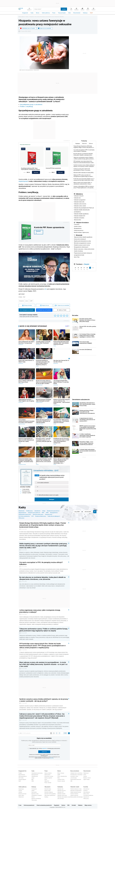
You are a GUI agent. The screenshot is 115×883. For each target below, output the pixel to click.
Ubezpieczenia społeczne (34, 512)
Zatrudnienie (37, 510)
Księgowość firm (22, 771)
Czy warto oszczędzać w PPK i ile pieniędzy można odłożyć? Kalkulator (84, 150)
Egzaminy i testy (35, 793)
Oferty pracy (21, 518)
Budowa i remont (87, 777)
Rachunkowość (22, 774)
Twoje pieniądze (62, 12)
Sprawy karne (47, 774)
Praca (46, 779)
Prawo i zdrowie (48, 782)
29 (90, 267)
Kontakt (74, 805)
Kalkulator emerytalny (79, 217)
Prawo (53, 12)
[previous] (51, 733)
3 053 (65, 733)
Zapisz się (44, 751)
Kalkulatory (79, 194)
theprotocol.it (86, 796)
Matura (33, 796)
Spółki (59, 774)
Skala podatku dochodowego (76, 796)
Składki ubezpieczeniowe (75, 792)
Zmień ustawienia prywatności (44, 805)
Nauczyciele (34, 792)
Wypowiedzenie (22, 512)
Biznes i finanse (61, 773)
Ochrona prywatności (29, 805)
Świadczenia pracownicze (53, 510)
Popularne (77, 143)
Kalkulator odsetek (61, 793)
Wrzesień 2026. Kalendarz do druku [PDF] (83, 172)
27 (84, 267)
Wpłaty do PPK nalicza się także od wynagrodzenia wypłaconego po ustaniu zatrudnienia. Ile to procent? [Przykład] (83, 175)
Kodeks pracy (29, 510)
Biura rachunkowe (74, 771)
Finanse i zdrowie (61, 781)
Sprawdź (38, 232)
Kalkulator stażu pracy (62, 795)
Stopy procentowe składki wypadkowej (83, 237)
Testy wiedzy (34, 800)
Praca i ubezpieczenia (62, 776)
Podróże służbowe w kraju (75, 788)
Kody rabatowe (86, 792)
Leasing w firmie (61, 779)
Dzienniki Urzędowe (49, 792)
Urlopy (43, 510)
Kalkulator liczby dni (78, 195)
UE (45, 289)
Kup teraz (36, 172)
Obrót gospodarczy (23, 776)
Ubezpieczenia (48, 514)
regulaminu (44, 748)
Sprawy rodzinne (48, 773)
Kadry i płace (21, 795)
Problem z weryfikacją (26, 106)
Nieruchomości (76, 12)
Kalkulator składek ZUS (79, 215)
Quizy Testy (76, 257)
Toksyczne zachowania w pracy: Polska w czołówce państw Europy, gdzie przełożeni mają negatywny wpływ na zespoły (84, 158)
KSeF (91, 12)
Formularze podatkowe (88, 795)
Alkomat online (77, 219)
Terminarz (79, 264)
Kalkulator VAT (61, 792)
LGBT (31, 300)
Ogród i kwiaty (86, 779)
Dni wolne (75, 315)
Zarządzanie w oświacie (37, 795)
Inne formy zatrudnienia (24, 516)
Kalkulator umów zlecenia (80, 203)
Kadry (32, 12)
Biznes (37, 12)
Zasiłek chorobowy (78, 251)
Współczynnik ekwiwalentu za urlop (82, 241)
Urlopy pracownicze (78, 230)
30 (93, 267)
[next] (69, 733)
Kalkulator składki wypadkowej (81, 213)
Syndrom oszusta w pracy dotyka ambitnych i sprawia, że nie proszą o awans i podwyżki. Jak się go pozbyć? (84, 165)
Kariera (63, 805)
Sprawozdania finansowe (75, 779)
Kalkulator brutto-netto (79, 201)
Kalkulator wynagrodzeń (79, 199)
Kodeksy (46, 796)
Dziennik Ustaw (48, 788)
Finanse (85, 776)
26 (81, 267)
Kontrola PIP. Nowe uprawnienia (49, 227)
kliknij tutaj (51, 757)
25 (78, 267)
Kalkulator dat (77, 197)
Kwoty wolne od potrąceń (80, 239)
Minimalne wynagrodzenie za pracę (82, 243)
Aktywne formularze (82, 222)
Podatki (20, 773)
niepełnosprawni (23, 181)
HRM (47, 512)
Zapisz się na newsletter (63, 305)
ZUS (32, 516)
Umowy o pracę (77, 226)
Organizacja (21, 788)
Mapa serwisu (88, 805)
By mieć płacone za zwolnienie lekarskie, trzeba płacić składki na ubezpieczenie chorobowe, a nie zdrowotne (83, 154)
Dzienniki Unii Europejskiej (50, 793)
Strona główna (22, 16)
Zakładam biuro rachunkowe (76, 773)
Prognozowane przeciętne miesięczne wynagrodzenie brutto (83, 254)
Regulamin (56, 805)
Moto (69, 12)
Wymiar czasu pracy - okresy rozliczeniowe (84, 249)
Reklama (80, 805)
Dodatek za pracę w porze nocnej (82, 245)
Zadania (20, 792)
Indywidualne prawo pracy (25, 514)
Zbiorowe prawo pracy (38, 514)
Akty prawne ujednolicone (50, 795)
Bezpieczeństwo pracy (40, 516)
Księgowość (25, 12)
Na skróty (85, 786)
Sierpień (86, 264)
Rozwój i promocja (22, 793)
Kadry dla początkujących (54, 516)
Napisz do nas (45, 305)
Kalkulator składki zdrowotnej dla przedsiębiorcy (82, 210)
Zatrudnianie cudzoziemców (81, 399)
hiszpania (21, 300)
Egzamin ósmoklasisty (36, 798)
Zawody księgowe (22, 779)
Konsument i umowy (49, 776)
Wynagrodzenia (77, 228)
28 (87, 267)
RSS (68, 805)
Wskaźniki (79, 235)
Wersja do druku (28, 305)
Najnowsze (84, 143)
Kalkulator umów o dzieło (80, 205)
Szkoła (33, 790)
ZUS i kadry (21, 777)
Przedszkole (34, 788)
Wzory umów (86, 793)
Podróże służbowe (74, 793)
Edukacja (85, 12)
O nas (20, 805)
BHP (43, 512)
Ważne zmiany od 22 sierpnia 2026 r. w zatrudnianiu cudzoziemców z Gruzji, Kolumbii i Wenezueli (83, 183)
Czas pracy (76, 224)
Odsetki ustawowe (74, 795)
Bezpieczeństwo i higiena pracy (81, 232)
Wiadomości (21, 510)
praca (26, 300)
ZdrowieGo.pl (86, 788)
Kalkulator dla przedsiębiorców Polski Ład (84, 207)
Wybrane (91, 143)
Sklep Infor (47, 781)
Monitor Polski (47, 790)
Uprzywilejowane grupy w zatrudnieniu (31, 104)
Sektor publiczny (46, 12)
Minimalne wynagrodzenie (75, 790)
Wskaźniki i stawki (74, 786)
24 (75, 267)
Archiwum (85, 790)
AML (71, 781)
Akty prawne (47, 786)
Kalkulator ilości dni (62, 790)
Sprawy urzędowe (48, 777)
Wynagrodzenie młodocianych (81, 247)
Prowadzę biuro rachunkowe (76, 774)
